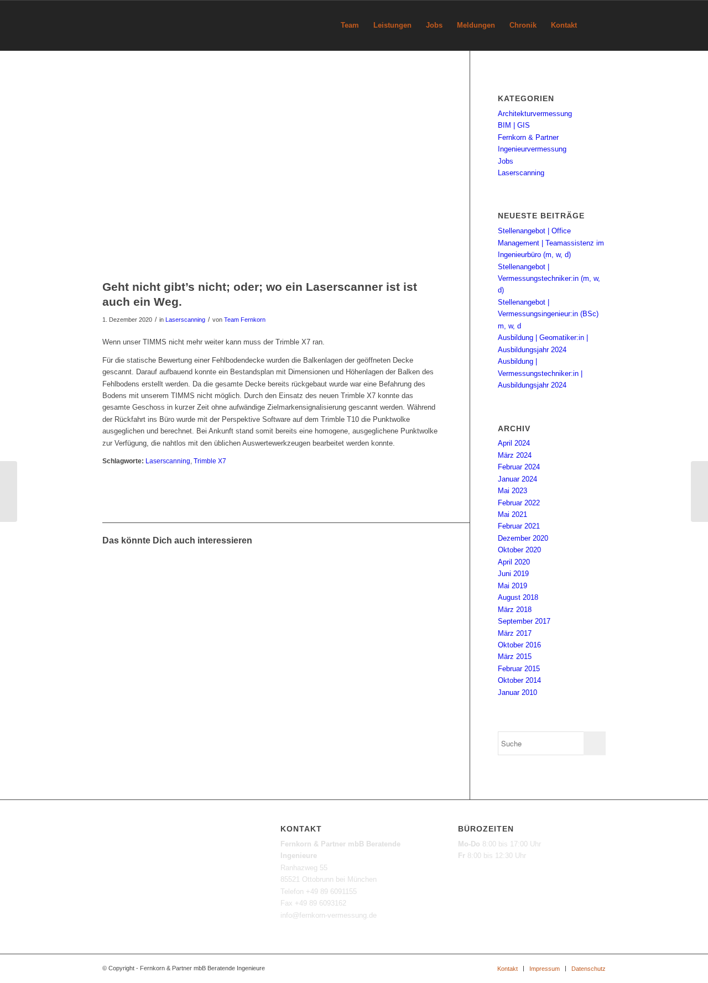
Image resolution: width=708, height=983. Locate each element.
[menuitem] (350, 25)
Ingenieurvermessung (532, 149)
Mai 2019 (512, 586)
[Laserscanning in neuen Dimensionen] (208, 576)
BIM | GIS (514, 125)
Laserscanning (185, 319)
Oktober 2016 (519, 645)
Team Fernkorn (245, 319)
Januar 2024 (517, 479)
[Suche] (595, 25)
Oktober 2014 (519, 680)
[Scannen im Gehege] (165, 576)
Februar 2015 (519, 669)
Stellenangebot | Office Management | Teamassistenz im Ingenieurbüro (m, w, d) (551, 243)
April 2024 (514, 443)
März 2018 (515, 609)
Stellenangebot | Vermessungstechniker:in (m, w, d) (549, 279)
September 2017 (524, 621)
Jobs (505, 161)
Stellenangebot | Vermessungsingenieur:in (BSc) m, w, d (548, 314)
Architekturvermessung (535, 113)
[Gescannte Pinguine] (122, 576)
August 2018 (518, 597)
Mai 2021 (512, 514)
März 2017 (515, 633)
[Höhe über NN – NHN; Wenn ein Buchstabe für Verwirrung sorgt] (8, 491)
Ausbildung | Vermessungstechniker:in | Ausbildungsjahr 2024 (540, 373)
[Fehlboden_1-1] (272, 176)
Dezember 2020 (523, 538)
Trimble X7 (210, 460)
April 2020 (514, 562)
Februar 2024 (519, 467)
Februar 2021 (519, 526)
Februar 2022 (519, 503)
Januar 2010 (517, 692)
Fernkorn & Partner (528, 137)
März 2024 (515, 455)
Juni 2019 (513, 573)
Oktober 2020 (519, 550)
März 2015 (515, 656)
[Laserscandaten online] (250, 576)
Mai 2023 (512, 491)
